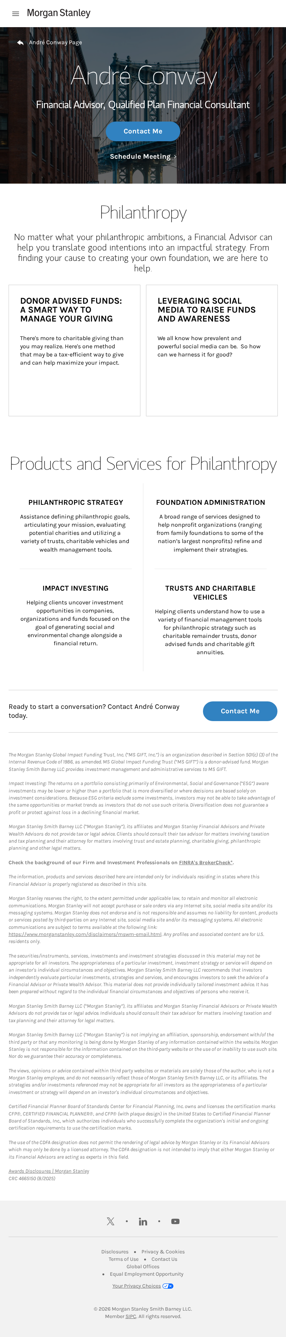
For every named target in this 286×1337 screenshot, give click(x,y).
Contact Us (164, 1259)
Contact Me (143, 131)
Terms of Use (124, 1259)
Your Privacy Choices (136, 1286)
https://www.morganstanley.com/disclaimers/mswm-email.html (85, 934)
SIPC (130, 1316)
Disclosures (114, 1252)
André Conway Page (55, 42)
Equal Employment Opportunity (147, 1274)
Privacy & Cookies (163, 1252)
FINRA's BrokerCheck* (206, 862)
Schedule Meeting (143, 156)
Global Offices (143, 1266)
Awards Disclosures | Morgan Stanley (49, 1171)
